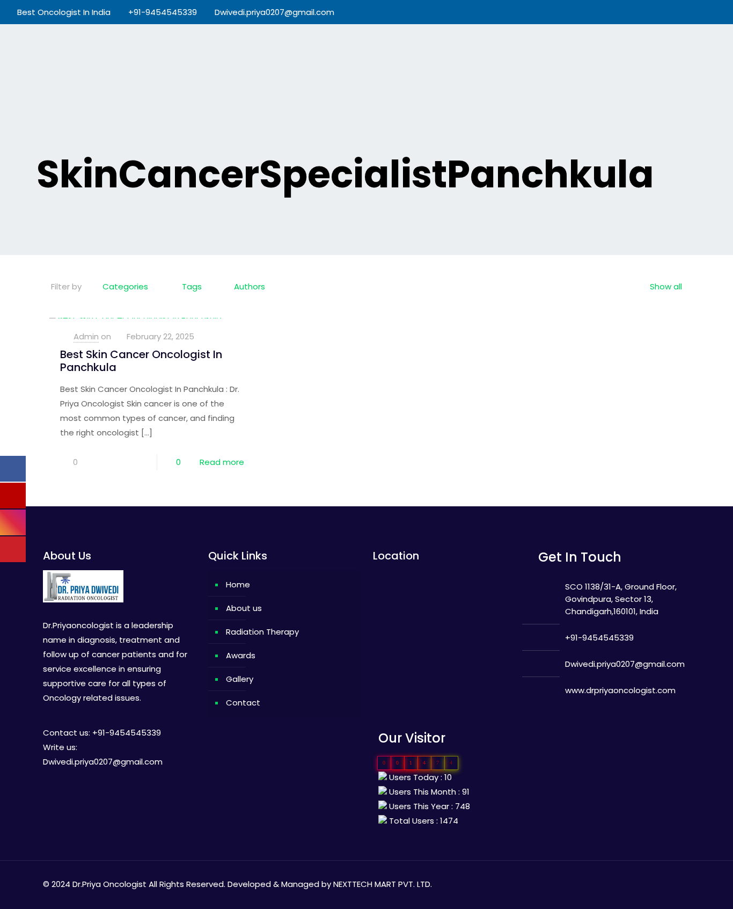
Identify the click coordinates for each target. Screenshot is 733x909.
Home (238, 584)
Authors (249, 286)
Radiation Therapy (262, 631)
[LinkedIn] (695, 12)
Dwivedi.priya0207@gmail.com (274, 12)
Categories (125, 286)
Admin (86, 336)
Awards (240, 655)
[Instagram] (710, 12)
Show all (666, 286)
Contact (243, 702)
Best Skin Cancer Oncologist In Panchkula (141, 361)
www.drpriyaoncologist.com (620, 690)
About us (244, 608)
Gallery (239, 679)
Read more (222, 462)
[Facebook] (666, 12)
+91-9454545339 (162, 12)
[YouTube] (681, 12)
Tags (192, 286)
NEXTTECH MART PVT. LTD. (382, 884)
